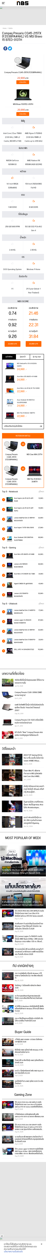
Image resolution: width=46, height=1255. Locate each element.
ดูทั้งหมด (41, 491)
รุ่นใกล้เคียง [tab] (9, 356)
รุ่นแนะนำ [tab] (23, 356)
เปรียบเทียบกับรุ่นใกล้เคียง (13, 426)
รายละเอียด (22, 82)
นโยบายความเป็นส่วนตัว (13, 1251)
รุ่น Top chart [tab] (37, 356)
